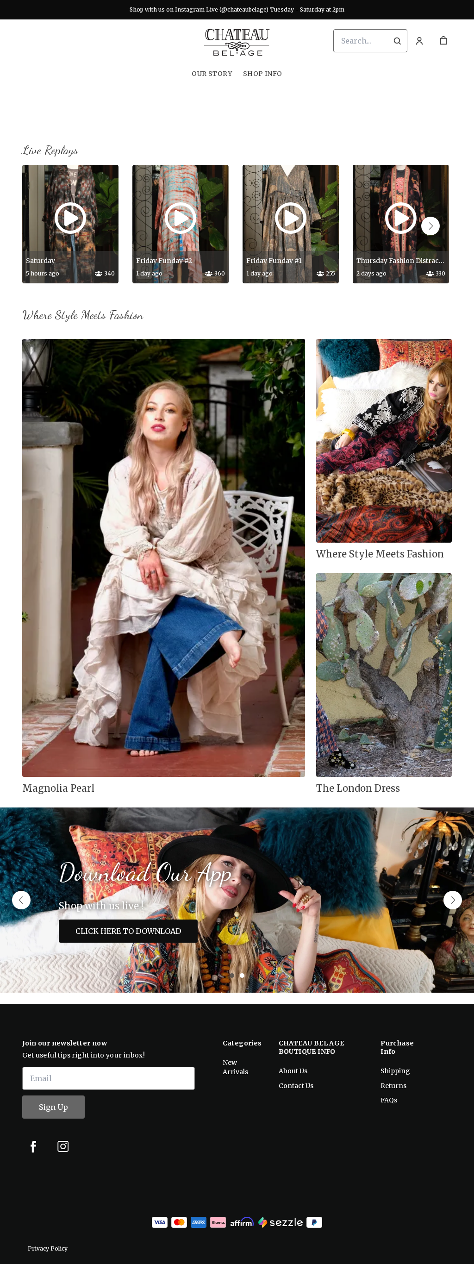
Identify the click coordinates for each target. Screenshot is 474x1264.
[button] (430, 226)
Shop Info (262, 73)
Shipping (395, 1071)
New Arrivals (235, 1067)
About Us (293, 1071)
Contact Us (296, 1086)
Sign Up (53, 1107)
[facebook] (33, 1146)
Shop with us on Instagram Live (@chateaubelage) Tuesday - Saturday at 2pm (237, 9)
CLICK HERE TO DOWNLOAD (128, 931)
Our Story (212, 73)
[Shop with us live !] (237, 900)
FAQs (388, 1100)
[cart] (443, 40)
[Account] (419, 40)
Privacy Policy (48, 1248)
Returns (393, 1086)
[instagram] (63, 1146)
